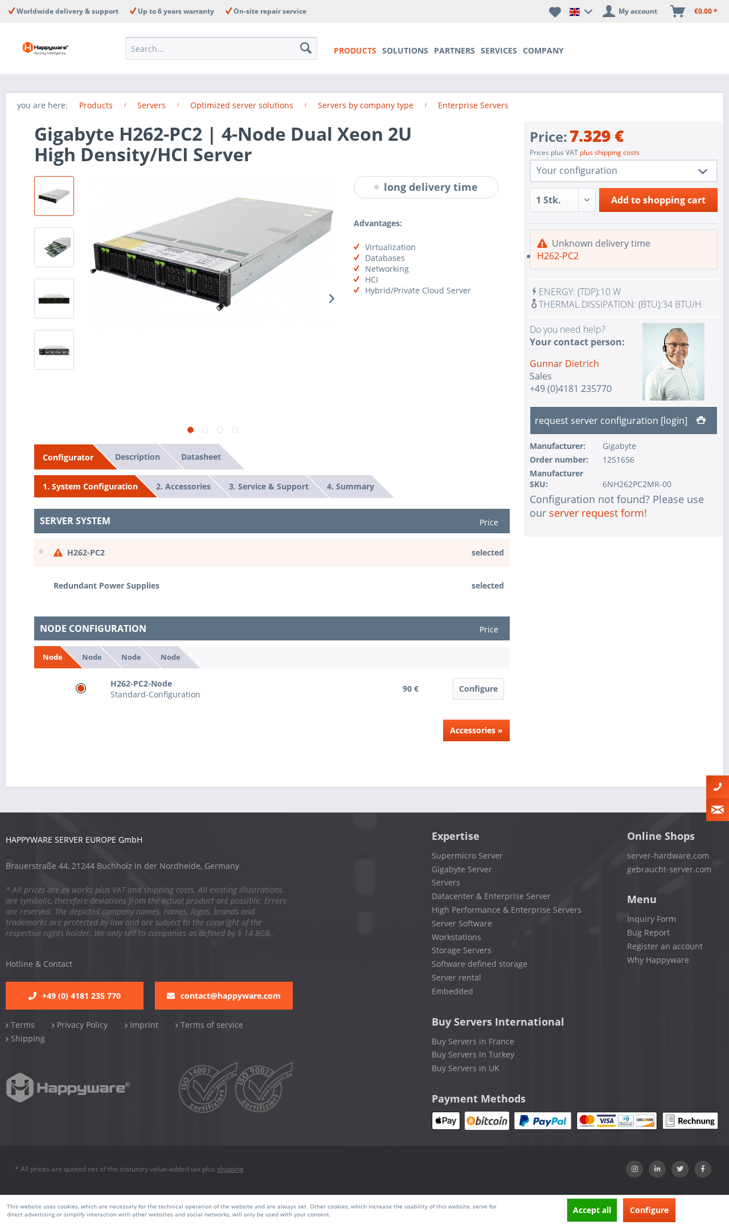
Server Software (462, 923)
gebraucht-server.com (669, 869)
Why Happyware (658, 959)
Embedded (452, 991)
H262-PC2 (558, 256)
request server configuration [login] (612, 420)
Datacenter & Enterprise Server (491, 896)
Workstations (456, 937)
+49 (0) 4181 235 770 (81, 995)
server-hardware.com (668, 855)
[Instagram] (634, 1169)
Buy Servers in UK (465, 1068)
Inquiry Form (651, 918)
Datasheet (201, 456)
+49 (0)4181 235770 (571, 388)
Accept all (592, 1209)
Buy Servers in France (473, 1041)
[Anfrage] (717, 809)
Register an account (665, 946)
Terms (22, 1024)
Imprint (143, 1024)
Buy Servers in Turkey (473, 1054)
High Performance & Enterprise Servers (506, 909)
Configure (478, 688)
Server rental (456, 977)
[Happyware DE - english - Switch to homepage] (46, 48)
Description (137, 456)
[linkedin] (657, 1169)
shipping (230, 1169)
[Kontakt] (717, 786)
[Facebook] (702, 1169)
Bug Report (648, 932)
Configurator (68, 457)
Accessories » (476, 730)
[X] (680, 1169)
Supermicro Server (467, 855)
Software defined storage (479, 963)
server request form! (598, 513)
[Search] (305, 48)
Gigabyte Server (462, 869)
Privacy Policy (81, 1024)
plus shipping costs (610, 152)
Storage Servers (462, 950)
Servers (446, 882)
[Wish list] (555, 11)
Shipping (27, 1038)
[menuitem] (221, 48)
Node (53, 657)
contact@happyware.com (231, 995)
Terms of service (210, 1024)
